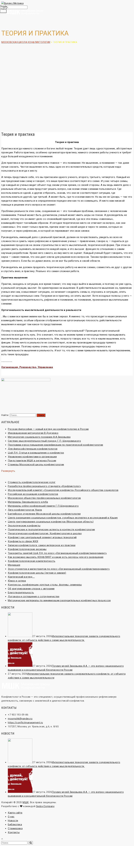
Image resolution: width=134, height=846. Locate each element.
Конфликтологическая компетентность (31, 561)
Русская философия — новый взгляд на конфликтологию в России (48, 429)
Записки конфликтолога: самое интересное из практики (41, 545)
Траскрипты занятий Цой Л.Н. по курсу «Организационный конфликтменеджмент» (57, 553)
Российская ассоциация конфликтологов (33, 494)
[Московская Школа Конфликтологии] (67, 12)
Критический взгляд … (21, 576)
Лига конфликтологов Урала (25, 509)
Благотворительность (21, 592)
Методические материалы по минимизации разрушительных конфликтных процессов (59, 600)
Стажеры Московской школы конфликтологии (36, 464)
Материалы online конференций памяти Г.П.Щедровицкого (43, 505)
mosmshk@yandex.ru (20, 718)
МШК (26, 802)
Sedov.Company (45, 806)
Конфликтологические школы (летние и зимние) (37, 572)
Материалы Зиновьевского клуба (28, 501)
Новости (13, 820)
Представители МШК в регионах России (32, 460)
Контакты (14, 832)
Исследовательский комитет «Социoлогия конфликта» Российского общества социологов (63, 490)
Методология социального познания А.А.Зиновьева (39, 436)
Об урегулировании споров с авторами (31, 588)
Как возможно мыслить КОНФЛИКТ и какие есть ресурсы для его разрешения (55, 557)
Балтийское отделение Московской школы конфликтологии (44, 513)
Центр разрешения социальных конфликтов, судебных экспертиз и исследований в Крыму (63, 517)
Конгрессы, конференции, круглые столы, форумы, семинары (45, 584)
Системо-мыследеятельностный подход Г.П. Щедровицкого (44, 440)
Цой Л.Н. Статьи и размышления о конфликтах (36, 452)
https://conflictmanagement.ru (25, 722)
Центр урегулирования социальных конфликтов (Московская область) (51, 521)
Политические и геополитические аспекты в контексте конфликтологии (51, 529)
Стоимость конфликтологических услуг (32, 482)
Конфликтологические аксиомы (27, 549)
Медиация (14, 565)
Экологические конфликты (24, 525)
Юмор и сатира (17, 580)
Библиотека (15, 824)
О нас (11, 816)
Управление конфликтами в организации (32, 456)
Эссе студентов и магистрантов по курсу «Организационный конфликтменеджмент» (59, 568)
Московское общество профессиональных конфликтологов (44, 498)
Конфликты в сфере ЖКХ (23, 541)
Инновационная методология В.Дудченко (33, 433)
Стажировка (15, 828)
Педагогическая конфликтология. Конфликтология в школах (45, 533)
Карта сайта (15, 812)
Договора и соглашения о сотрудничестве (33, 596)
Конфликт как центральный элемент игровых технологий (42, 537)
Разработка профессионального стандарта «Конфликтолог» (44, 486)
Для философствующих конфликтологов (32, 448)
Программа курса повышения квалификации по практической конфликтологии (55, 444)
